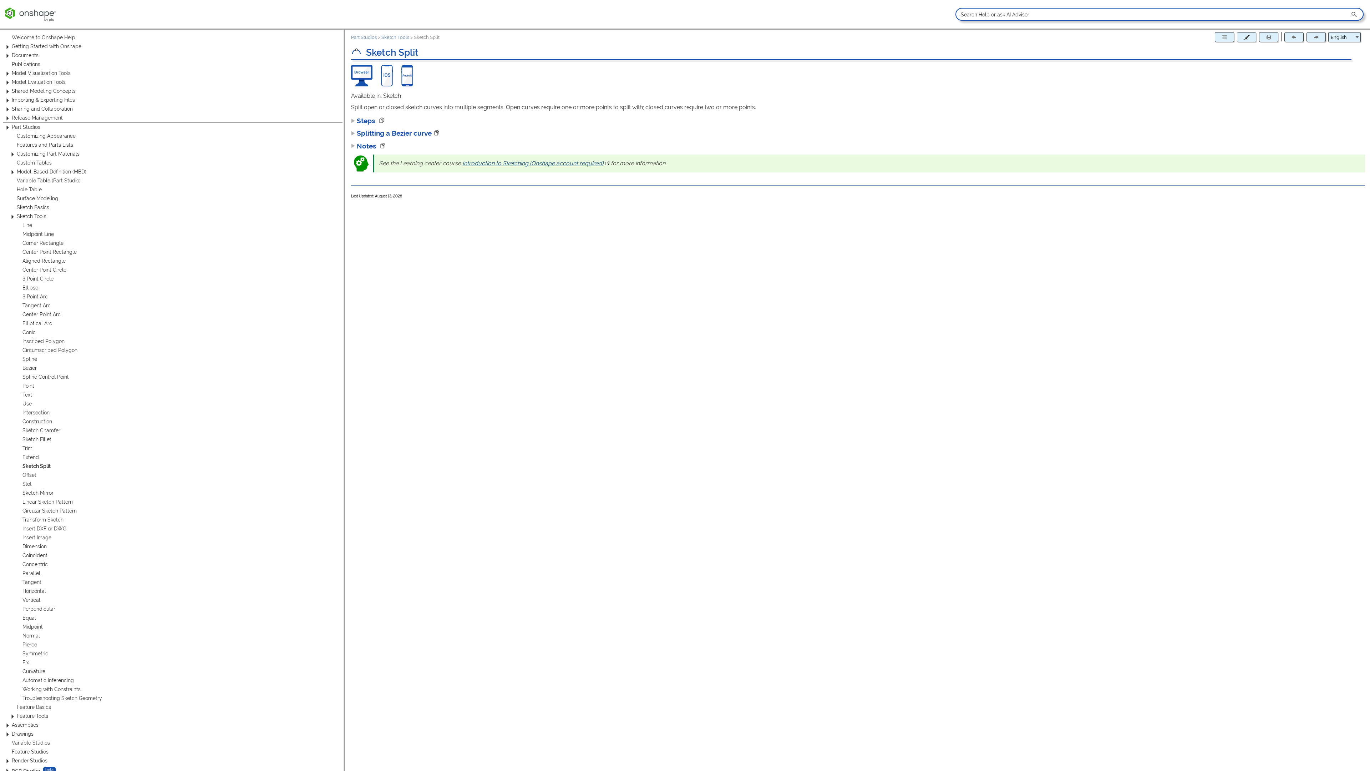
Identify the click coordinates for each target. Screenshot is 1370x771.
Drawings (23, 734)
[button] (1355, 14)
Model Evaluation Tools (39, 82)
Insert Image (36, 537)
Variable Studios (31, 743)
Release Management (37, 118)
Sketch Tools (31, 216)
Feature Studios (30, 752)
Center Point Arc (41, 314)
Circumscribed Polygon (49, 350)
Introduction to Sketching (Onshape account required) (535, 163)
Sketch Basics (33, 207)
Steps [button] (367, 121)
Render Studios (29, 761)
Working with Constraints (51, 689)
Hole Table (29, 189)
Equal (29, 618)
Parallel (31, 573)
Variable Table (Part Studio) (49, 180)
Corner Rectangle (43, 243)
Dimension (34, 546)
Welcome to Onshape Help (43, 37)
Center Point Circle (44, 270)
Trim (27, 448)
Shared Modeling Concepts (44, 91)
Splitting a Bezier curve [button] (394, 133)
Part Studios (26, 127)
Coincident (34, 555)
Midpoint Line (38, 234)
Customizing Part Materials (48, 154)
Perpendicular (38, 609)
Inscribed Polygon (43, 341)
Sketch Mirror (38, 493)
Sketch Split (36, 466)
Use (27, 404)
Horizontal (34, 591)
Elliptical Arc (37, 323)
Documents (25, 55)
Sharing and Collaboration (42, 109)
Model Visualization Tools (41, 73)
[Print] (1268, 37)
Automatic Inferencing (48, 680)
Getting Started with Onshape (46, 46)
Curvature (33, 671)
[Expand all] (1224, 37)
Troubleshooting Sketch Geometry (62, 698)
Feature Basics (34, 707)
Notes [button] (367, 146)
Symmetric (35, 653)
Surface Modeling (37, 198)
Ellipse (30, 288)
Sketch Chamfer (41, 430)
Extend (30, 457)
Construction (37, 421)
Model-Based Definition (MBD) (51, 172)
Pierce (29, 644)
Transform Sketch (43, 520)
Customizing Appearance (46, 136)
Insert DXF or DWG (44, 528)
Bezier (29, 368)
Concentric (35, 564)
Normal (31, 636)
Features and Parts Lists (45, 145)
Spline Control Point (45, 377)
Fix (25, 662)
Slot (27, 484)
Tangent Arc (36, 305)
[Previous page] (1294, 37)
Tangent (31, 582)
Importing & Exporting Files (43, 100)
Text (27, 395)
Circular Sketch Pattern (49, 511)
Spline (29, 359)
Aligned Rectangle (44, 261)
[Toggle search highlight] (1246, 37)
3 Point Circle (38, 279)
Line (27, 225)
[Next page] (1316, 37)
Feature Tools (32, 716)
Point (28, 386)
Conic (29, 332)
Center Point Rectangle (49, 252)
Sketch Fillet (36, 439)
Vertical (31, 600)
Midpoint (32, 627)
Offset (29, 475)
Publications (26, 64)
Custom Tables (34, 163)
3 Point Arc (35, 296)
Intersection (36, 412)
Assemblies (25, 725)
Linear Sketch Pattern (47, 502)
